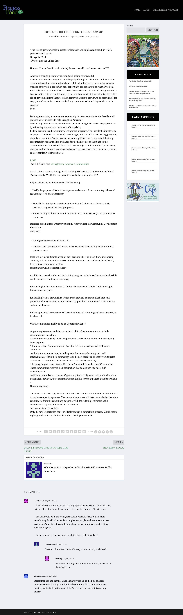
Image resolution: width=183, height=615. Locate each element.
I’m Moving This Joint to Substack (140, 81)
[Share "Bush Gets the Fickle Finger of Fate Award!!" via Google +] (54, 432)
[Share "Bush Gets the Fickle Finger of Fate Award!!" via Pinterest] (63, 432)
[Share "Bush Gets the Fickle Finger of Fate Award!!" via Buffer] (71, 432)
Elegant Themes (36, 612)
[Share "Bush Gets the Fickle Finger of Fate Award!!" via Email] (80, 432)
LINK (33, 160)
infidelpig (37, 501)
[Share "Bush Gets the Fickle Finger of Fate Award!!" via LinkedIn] (67, 432)
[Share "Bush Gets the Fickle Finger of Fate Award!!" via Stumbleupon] (75, 432)
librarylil (134, 136)
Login (146, 10)
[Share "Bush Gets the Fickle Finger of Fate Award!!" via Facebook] (46, 432)
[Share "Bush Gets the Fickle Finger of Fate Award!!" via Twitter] (50, 432)
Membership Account (165, 10)
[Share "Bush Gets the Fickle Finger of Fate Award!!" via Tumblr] (59, 432)
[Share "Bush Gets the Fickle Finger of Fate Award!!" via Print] (84, 432)
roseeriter (64, 36)
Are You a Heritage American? (138, 86)
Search (130, 25)
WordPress (53, 612)
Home (137, 10)
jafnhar (134, 159)
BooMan (134, 125)
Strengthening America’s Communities (70, 164)
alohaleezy (38, 576)
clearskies (135, 148)
